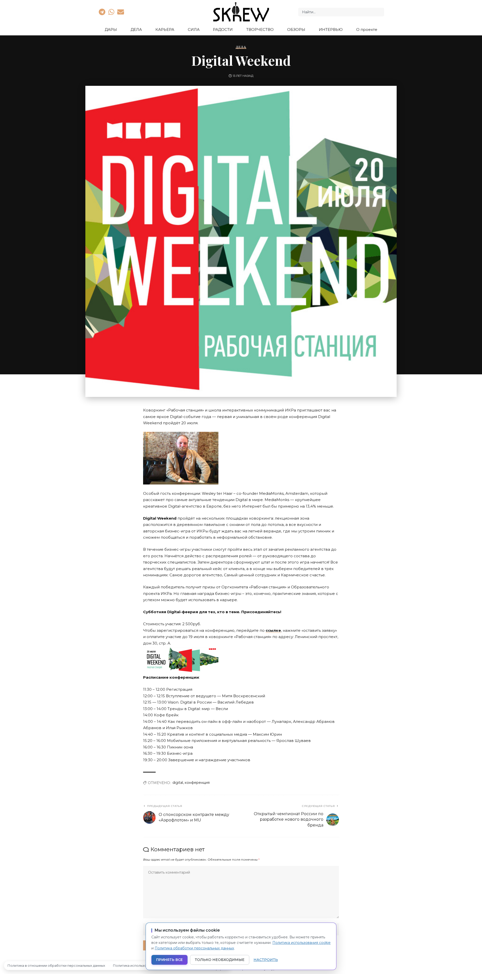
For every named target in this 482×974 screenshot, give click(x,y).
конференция (197, 782)
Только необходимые (220, 959)
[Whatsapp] (111, 12)
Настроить (266, 959)
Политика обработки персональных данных (194, 948)
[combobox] (341, 12)
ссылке (273, 630)
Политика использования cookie (301, 942)
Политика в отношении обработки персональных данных (56, 965)
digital (177, 782)
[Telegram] (102, 12)
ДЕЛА (241, 47)
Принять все (169, 959)
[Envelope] (121, 12)
